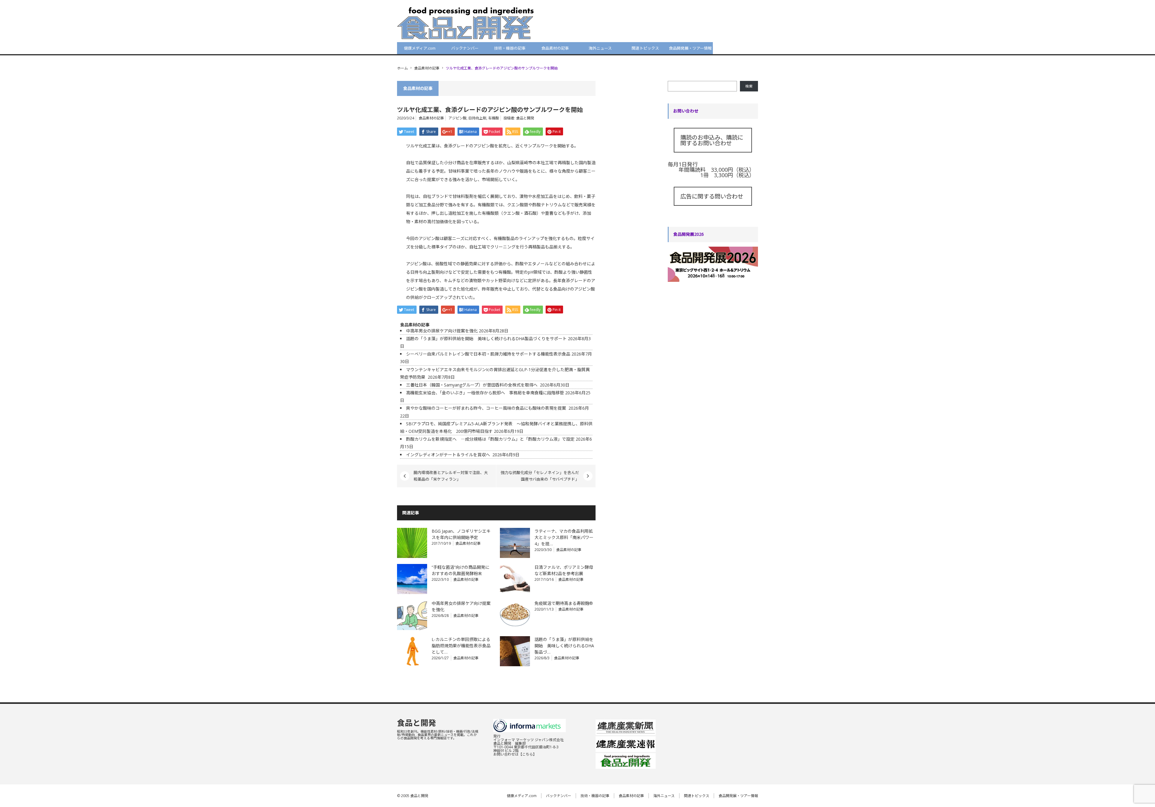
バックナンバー (465, 48)
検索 (749, 86)
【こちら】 (528, 754)
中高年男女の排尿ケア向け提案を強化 (442, 331)
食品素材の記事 (555, 48)
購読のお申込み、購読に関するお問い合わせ (711, 140)
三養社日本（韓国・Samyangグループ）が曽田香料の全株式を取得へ (472, 385)
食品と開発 (525, 118)
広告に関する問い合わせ (711, 196)
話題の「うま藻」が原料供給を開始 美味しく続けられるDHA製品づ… (564, 645)
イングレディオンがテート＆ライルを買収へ (448, 454)
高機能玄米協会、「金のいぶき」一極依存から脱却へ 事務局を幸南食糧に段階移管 (485, 393)
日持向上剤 (477, 118)
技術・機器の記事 (509, 48)
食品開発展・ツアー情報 (690, 48)
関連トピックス (645, 48)
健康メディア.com (420, 48)
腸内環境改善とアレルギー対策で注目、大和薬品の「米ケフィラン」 (451, 476)
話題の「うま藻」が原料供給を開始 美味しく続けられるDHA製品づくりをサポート (486, 338)
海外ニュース (600, 48)
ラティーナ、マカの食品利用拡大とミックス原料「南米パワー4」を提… (563, 537)
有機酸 (493, 118)
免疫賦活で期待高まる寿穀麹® (563, 603)
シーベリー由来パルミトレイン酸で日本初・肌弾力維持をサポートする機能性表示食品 (488, 354)
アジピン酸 (457, 118)
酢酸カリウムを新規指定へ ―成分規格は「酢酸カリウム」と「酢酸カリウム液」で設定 (490, 439)
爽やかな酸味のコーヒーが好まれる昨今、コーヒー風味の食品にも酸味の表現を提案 (486, 408)
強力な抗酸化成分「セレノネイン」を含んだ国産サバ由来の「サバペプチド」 (540, 476)
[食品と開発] (465, 23)
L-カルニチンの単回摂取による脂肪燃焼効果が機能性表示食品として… (461, 645)
